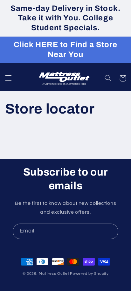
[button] (8, 78)
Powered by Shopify (89, 273)
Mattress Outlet (54, 273)
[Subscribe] (110, 231)
